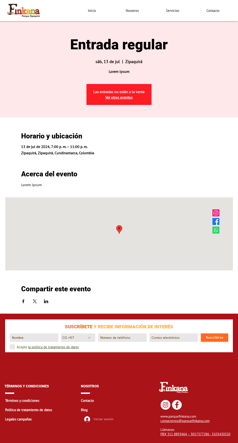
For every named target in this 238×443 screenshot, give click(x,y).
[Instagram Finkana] (215, 212)
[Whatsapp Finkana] (215, 230)
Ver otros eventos (119, 97)
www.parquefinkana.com (178, 416)
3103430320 (221, 434)
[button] (42, 400)
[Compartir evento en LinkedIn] (46, 301)
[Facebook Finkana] (215, 221)
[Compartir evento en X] (35, 301)
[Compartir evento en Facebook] (23, 301)
